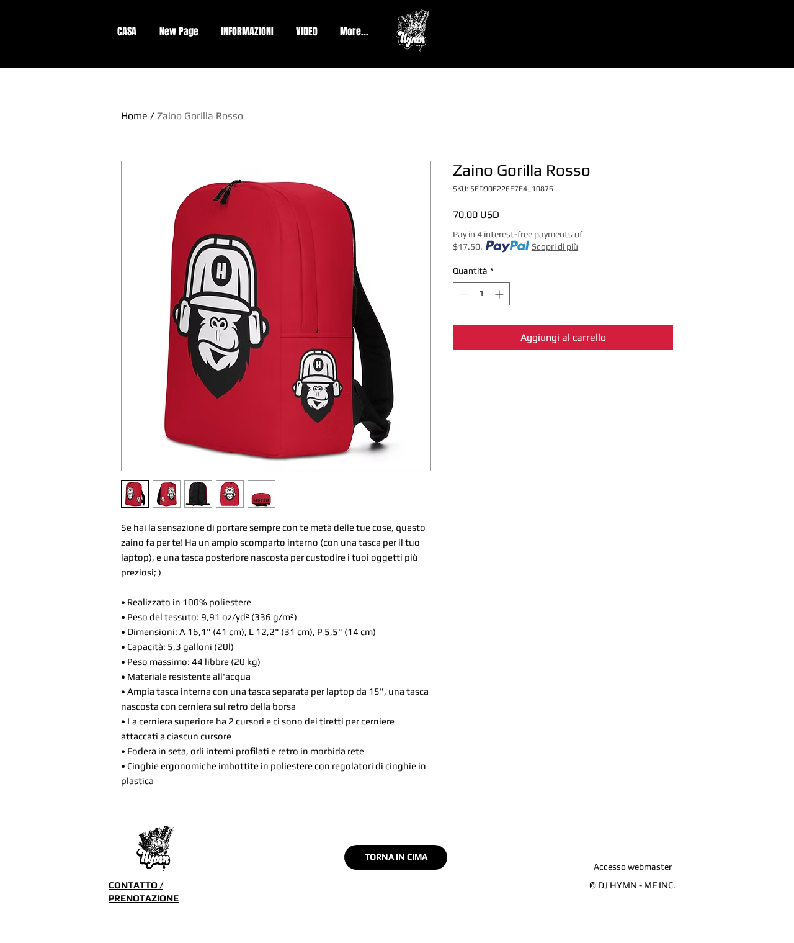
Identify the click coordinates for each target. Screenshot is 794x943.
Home (134, 116)
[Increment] (500, 294)
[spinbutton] (481, 294)
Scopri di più (555, 246)
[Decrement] (462, 294)
